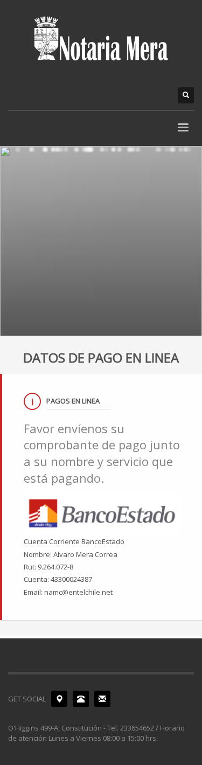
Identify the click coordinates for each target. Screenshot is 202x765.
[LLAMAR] (81, 699)
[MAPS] (59, 699)
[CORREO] (102, 699)
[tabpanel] (101, 241)
